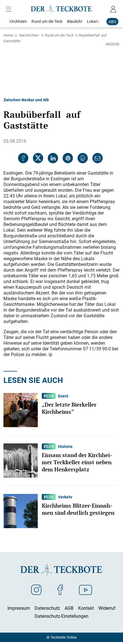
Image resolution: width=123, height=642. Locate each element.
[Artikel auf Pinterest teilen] (68, 158)
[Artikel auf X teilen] (38, 158)
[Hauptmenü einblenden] (10, 9)
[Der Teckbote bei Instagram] (36, 589)
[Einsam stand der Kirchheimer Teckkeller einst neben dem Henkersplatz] (20, 460)
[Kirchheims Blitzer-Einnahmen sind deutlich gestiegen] (20, 510)
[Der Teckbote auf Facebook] (60, 589)
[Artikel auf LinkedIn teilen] (53, 158)
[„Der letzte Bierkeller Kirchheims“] (20, 409)
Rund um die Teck (59, 35)
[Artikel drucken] (83, 158)
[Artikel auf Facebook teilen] (23, 158)
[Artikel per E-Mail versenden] (97, 158)
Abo (112, 21)
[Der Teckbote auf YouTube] (85, 589)
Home (8, 35)
